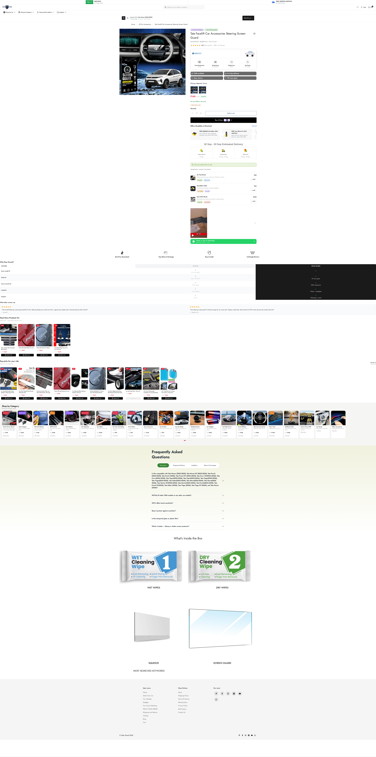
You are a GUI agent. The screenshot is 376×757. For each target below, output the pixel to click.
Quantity (193, 108)
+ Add (253, 179)
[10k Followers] (228, 693)
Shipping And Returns (150, 712)
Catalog (145, 716)
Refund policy (182, 702)
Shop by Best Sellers (45, 12)
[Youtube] (239, 693)
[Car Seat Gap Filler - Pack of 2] (133, 378)
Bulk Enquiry (182, 709)
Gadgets (145, 702)
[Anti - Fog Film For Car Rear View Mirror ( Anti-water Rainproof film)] (169, 378)
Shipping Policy (183, 696)
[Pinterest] (216, 693)
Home (133, 24)
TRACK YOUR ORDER (150, 709)
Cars (144, 722)
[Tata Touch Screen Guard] (223, 223)
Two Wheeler (147, 699)
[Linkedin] (234, 693)
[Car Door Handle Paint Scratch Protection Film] (26, 378)
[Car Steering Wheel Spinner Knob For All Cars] (79, 378)
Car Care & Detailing (150, 706)
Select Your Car (148, 696)
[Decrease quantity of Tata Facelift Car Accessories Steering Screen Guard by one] (193, 113)
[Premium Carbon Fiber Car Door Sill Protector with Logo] (44, 378)
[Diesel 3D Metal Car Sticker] (44, 335)
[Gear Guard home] (7, 7)
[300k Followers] (222, 693)
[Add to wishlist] (254, 33)
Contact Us (181, 712)
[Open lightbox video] (198, 223)
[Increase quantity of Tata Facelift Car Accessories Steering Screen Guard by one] (201, 113)
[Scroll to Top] (372, 746)
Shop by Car (9, 12)
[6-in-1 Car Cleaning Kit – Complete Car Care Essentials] (151, 378)
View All (254, 126)
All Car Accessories (145, 24)
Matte (202, 90)
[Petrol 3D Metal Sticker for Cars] (26, 335)
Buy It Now (219, 120)
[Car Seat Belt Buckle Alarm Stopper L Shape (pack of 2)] (8, 378)
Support (61, 12)
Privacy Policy (182, 706)
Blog (144, 719)
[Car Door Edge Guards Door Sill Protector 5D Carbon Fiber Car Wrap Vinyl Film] (115, 378)
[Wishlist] (357, 7)
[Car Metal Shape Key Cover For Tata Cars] (62, 335)
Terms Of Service (183, 699)
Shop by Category (26, 12)
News (180, 692)
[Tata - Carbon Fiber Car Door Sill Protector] (8, 335)
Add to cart (9, 355)
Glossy (194, 90)
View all (372, 362)
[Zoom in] (181, 33)
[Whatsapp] (216, 699)
